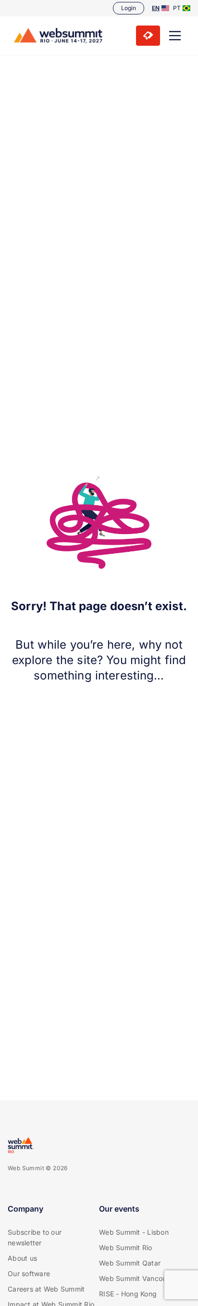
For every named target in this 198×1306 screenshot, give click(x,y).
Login (128, 8)
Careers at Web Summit (46, 1289)
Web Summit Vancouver (138, 1278)
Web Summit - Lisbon (134, 1232)
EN (156, 8)
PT (177, 8)
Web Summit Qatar (130, 1263)
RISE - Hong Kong (128, 1294)
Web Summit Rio (125, 1247)
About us (22, 1258)
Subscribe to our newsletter (35, 1237)
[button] (175, 35)
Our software (29, 1273)
